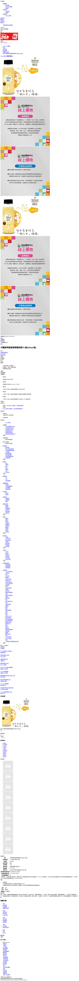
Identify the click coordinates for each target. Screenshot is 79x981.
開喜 (6, 613)
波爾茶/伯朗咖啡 (9, 592)
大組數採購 (7, 457)
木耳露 (4, 550)
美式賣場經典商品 (9, 456)
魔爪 (6, 635)
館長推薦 (5, 445)
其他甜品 (7, 544)
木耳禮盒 (7, 557)
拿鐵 (6, 501)
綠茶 (6, 463)
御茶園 (6, 605)
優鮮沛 (6, 632)
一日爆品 (7, 451)
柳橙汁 (6, 519)
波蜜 (6, 593)
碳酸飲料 (5, 476)
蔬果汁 (4, 516)
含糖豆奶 (7, 509)
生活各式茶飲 (8, 579)
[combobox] (39, 42)
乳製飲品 (5, 491)
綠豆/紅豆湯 (8, 540)
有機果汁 (7, 525)
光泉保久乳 (7, 580)
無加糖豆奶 (7, 508)
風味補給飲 (7, 489)
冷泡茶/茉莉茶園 (9, 583)
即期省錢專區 (8, 453)
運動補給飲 (5, 483)
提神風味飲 (7, 564)
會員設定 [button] (11, 25)
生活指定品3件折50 (9, 429)
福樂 (6, 625)
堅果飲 (6, 506)
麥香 (6, 608)
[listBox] (39, 731)
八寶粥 (6, 537)
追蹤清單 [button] (5, 25)
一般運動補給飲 (8, 486)
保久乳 (6, 493)
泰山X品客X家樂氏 (9, 448)
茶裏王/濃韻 (8, 604)
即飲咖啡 (5, 497)
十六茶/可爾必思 (9, 571)
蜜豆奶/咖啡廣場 (9, 629)
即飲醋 (6, 528)
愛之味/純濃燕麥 (9, 619)
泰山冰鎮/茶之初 (9, 601)
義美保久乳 (7, 623)
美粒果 (6, 596)
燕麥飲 (6, 505)
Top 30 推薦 (7, 422)
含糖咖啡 (7, 500)
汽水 (6, 477)
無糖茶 (6, 469)
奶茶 (6, 467)
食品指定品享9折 (9, 432)
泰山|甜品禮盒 (8, 454)
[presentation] (39, 126)
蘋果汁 (6, 518)
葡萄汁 (6, 521)
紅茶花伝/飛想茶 (9, 595)
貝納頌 (6, 589)
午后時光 (7, 573)
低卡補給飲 (7, 487)
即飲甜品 (5, 535)
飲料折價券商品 (8, 439)
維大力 (6, 626)
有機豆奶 (7, 512)
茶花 (6, 602)
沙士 (6, 479)
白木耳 (6, 551)
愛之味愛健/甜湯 (9, 620)
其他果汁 (7, 531)
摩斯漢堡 (7, 631)
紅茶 (6, 470)
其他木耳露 (7, 559)
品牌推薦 (5, 570)
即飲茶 (4, 461)
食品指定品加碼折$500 (10, 433)
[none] (39, 714)
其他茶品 (7, 472)
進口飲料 (7, 447)
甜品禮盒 (7, 546)
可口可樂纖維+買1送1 (10, 426)
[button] (39, 8)
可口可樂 (7, 576)
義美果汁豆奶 (8, 622)
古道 (6, 574)
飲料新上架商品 (8, 443)
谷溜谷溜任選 (8, 588)
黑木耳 (6, 553)
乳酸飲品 (7, 524)
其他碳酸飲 (7, 480)
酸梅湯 (6, 527)
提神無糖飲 (7, 566)
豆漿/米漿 (7, 511)
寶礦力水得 (7, 634)
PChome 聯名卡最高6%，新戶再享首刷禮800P (13, 408)
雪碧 (6, 607)
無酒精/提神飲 (6, 563)
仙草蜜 (6, 541)
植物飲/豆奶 (5, 504)
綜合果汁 (7, 522)
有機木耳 (7, 556)
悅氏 (6, 599)
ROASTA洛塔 (8, 638)
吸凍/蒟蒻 (7, 543)
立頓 (6, 614)
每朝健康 (7, 585)
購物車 (1, 19)
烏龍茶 (6, 464)
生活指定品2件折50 (9, 428)
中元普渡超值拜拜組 (9, 450)
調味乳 (6, 494)
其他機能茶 (7, 567)
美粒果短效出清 (8, 431)
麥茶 (6, 466)
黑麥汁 (6, 530)
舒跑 (6, 611)
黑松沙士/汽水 (8, 616)
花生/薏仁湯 (8, 538)
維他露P (7, 628)
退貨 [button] (8, 25)
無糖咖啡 (7, 498)
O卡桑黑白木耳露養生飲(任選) (12, 641)
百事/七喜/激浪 (8, 582)
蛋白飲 (6, 484)
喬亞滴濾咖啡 (8, 610)
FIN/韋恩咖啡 (8, 637)
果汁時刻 (7, 590)
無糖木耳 (7, 554)
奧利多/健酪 (8, 617)
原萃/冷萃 (7, 598)
